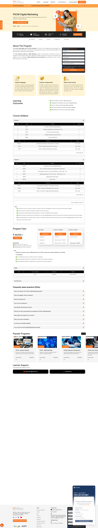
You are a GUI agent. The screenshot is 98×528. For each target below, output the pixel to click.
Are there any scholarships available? (22, 323)
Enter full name (77, 512)
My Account (39, 524)
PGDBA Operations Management (24, 350)
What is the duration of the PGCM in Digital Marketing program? (28, 291)
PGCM (18, 26)
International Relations (40, 510)
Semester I (16, 120)
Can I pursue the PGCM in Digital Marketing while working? (27, 327)
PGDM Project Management (47, 350)
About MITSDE (32, 39)
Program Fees (57, 39)
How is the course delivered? (20, 303)
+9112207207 (68, 371)
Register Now (73, 70)
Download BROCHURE (21, 22)
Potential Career (17, 281)
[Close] (84, 5)
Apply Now (81, 2)
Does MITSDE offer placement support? (23, 307)
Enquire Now (78, 34)
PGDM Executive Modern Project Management (75, 350)
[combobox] (77, 510)
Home (14, 26)
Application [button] (53, 2)
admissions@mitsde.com (31, 371)
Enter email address (78, 516)
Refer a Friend (39, 526)
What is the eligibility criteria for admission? (23, 295)
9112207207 (47, 5)
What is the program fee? (19, 299)
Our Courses (66, 39)
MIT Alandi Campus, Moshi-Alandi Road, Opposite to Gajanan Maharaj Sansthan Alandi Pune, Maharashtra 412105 (58, 516)
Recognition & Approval (40, 521)
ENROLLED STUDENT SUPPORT (19, 520)
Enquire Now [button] (17, 238)
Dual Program (45, 2)
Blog (37, 513)
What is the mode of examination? (21, 319)
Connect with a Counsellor (84, 521)
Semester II (16, 159)
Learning (40, 39)
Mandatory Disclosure (40, 523)
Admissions (39, 517)
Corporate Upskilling (73, 2)
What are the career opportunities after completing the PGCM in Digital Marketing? (32, 311)
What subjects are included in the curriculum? (24, 315)
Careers (38, 515)
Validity (15, 268)
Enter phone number (78, 507)
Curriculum (48, 39)
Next (85, 333)
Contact (38, 511)
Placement (39, 519)
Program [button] (38, 2)
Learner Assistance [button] (62, 2)
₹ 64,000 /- (60, 234)
